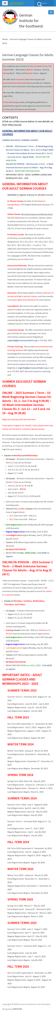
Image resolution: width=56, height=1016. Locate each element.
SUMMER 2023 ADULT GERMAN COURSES (20, 140)
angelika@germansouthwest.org (33, 368)
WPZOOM (17, 1009)
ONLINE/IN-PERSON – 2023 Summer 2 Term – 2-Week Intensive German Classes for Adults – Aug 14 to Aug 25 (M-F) (29, 167)
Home (5, 39)
